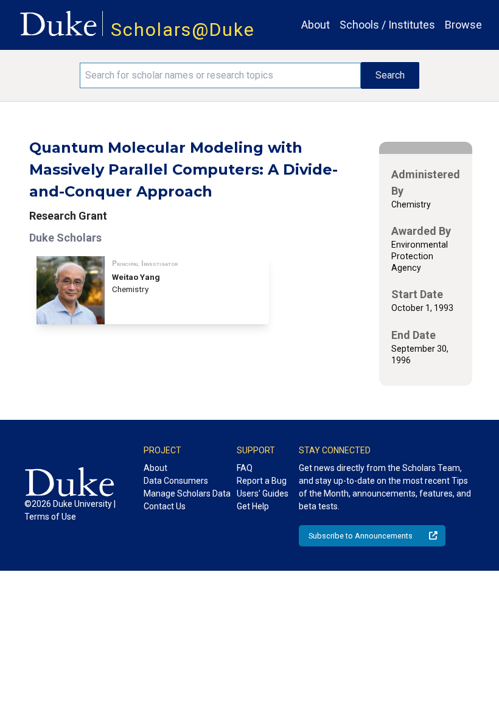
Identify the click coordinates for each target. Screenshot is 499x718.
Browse (463, 24)
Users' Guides (262, 493)
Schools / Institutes (387, 24)
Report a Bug (262, 481)
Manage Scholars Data (187, 493)
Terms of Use (50, 516)
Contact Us (165, 506)
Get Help (253, 506)
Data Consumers (176, 481)
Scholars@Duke (183, 29)
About (315, 24)
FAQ (245, 468)
